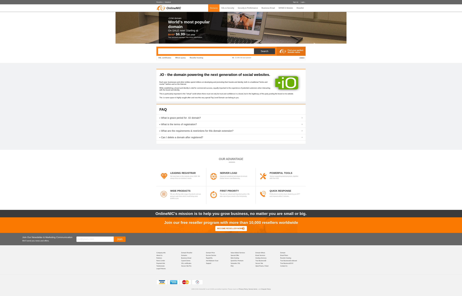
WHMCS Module (286, 8)
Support (208, 263)
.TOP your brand (240, 58)
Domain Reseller (186, 253)
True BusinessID (260, 261)
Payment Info (160, 263)
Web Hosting (235, 258)
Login (302, 2)
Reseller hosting (196, 58)
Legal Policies (161, 268)
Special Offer (235, 255)
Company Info (161, 253)
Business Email (268, 8)
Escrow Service (211, 255)
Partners (159, 258)
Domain (282, 253)
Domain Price (210, 253)
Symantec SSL (235, 263)
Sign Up (295, 2)
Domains (214, 8)
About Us (159, 255)
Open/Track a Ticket (261, 266)
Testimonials (160, 266)
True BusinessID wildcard (288, 261)
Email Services (260, 255)
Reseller (300, 8)
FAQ (232, 266)
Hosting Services (260, 258)
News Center (160, 261)
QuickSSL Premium (237, 261)
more (302, 58)
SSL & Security (227, 8)
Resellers (159, 2)
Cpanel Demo (185, 261)
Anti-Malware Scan (212, 261)
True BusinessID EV (286, 263)
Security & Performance (248, 8)
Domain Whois (260, 253)
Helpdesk (168, 2)
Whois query (180, 58)
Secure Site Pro (186, 266)
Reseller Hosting (285, 258)
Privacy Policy (243, 289)
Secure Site (259, 263)
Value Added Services (238, 253)
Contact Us (283, 266)
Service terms (252, 289)
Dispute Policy (266, 289)
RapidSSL (209, 258)
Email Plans (284, 255)
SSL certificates (164, 58)
